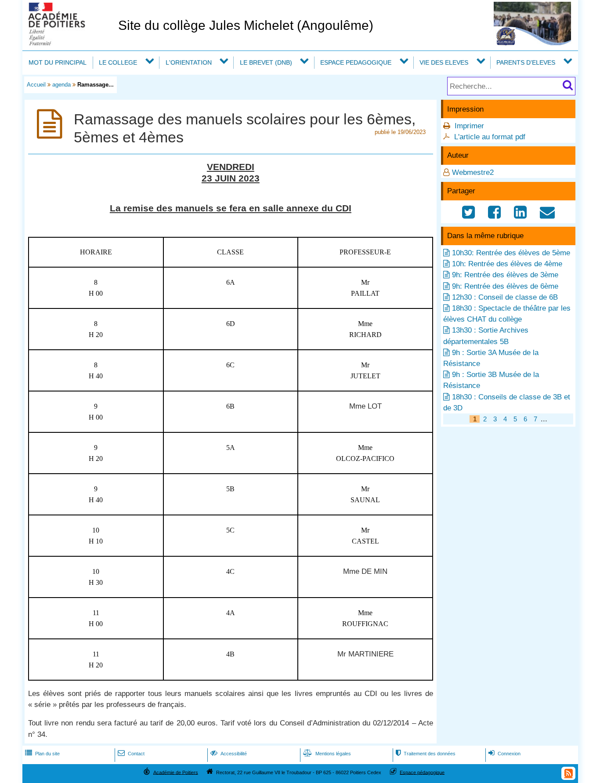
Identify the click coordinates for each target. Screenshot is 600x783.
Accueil (36, 84)
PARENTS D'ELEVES (525, 62)
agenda (61, 84)
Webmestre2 (473, 172)
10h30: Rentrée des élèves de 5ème (511, 253)
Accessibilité (228, 753)
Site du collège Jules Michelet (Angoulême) (245, 25)
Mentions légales (327, 753)
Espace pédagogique (422, 772)
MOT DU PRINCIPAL (58, 62)
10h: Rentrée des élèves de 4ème (507, 264)
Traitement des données (425, 753)
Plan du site (42, 753)
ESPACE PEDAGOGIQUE (355, 62)
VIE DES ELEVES (443, 62)
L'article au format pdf (489, 137)
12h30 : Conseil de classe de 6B (505, 297)
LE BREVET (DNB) (266, 62)
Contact (131, 753)
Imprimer (469, 126)
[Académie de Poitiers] (68, 43)
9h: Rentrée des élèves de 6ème (505, 286)
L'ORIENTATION (189, 62)
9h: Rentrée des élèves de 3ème (505, 275)
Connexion (504, 753)
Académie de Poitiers (175, 772)
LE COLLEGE (118, 62)
